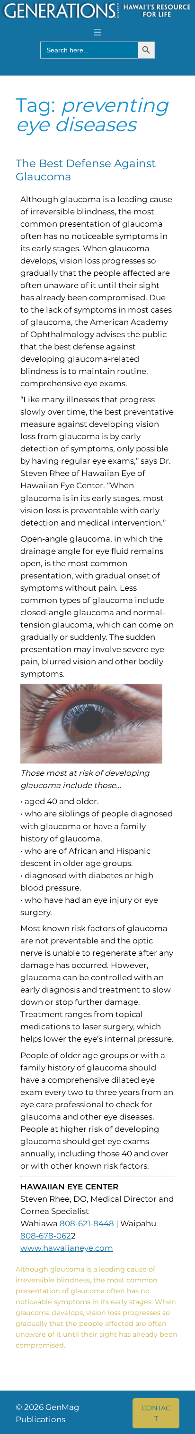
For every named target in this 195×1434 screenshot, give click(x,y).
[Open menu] (97, 32)
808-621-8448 (87, 1223)
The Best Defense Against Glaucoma (86, 170)
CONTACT (156, 1413)
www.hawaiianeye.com (66, 1248)
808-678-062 (45, 1235)
